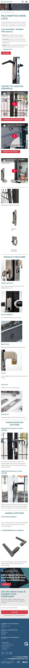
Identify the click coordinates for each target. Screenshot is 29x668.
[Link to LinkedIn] (2, 653)
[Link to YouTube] (10, 653)
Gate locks (3, 634)
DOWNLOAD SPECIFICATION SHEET (13, 119)
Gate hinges (3, 633)
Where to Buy (4, 638)
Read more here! (7, 49)
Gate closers (3, 631)
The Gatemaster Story (5, 626)
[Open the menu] (26, 1)
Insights (2, 627)
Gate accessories (4, 632)
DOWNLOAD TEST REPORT (10, 151)
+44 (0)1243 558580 (21, 657)
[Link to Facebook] (6, 653)
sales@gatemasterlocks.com (18, 658)
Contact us (3, 624)
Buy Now (6, 53)
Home (2, 12)
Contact (6, 584)
